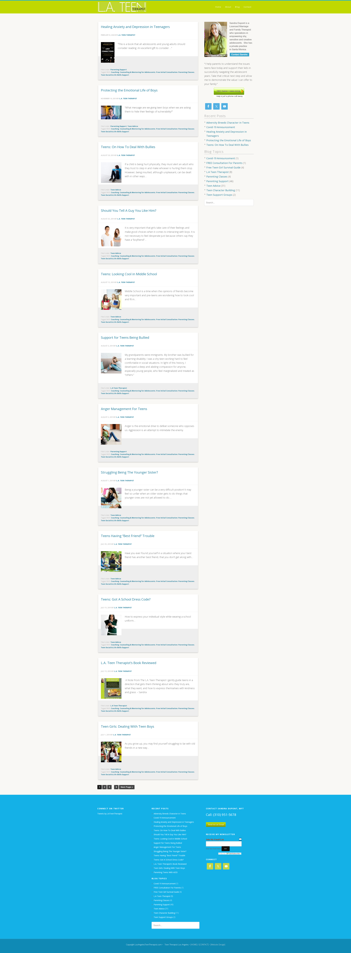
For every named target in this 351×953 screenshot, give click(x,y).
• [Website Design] (217, 944)
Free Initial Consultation (167, 72)
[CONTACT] (204, 944)
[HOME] (194, 944)
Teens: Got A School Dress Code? (126, 599)
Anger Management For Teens (124, 408)
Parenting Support (119, 69)
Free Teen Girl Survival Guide (223, 167)
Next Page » (127, 787)
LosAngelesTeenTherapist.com (122, 7)
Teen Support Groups (219, 194)
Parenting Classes (186, 72)
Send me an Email (216, 824)
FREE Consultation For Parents (224, 163)
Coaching (115, 72)
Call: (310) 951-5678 (221, 814)
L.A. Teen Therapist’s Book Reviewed (128, 662)
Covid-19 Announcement (220, 127)
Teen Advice (133, 126)
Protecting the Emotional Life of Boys (129, 90)
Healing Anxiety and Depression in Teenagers (135, 26)
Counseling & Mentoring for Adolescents (137, 72)
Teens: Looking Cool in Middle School (129, 274)
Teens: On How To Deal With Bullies (128, 147)
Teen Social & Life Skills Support (115, 75)
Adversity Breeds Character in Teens (227, 122)
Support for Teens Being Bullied (125, 337)
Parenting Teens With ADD (166, 872)
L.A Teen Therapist (119, 388)
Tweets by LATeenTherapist (109, 813)
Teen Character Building (220, 190)
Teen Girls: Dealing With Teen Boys (127, 726)
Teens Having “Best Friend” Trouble (127, 535)
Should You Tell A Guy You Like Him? (128, 210)
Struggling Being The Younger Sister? (129, 472)
